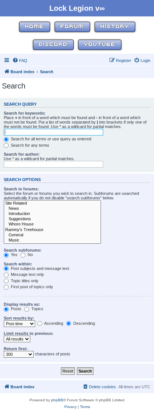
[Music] (52, 240)
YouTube (100, 44)
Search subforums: (22, 250)
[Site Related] (52, 203)
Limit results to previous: (28, 333)
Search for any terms (29, 145)
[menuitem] (19, 60)
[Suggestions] (52, 219)
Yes (14, 254)
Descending (83, 323)
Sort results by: (19, 318)
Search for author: (22, 154)
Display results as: (22, 304)
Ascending (53, 323)
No (30, 254)
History (115, 26)
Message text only (27, 274)
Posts (15, 308)
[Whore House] (52, 224)
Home (34, 26)
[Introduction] (52, 214)
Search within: (18, 264)
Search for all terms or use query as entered (50, 139)
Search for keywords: (25, 113)
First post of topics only (31, 286)
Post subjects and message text (39, 268)
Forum (72, 26)
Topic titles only (24, 280)
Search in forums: (21, 189)
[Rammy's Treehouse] (52, 230)
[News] (52, 208)
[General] (52, 235)
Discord (53, 44)
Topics (36, 308)
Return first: (16, 348)
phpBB (57, 400)
